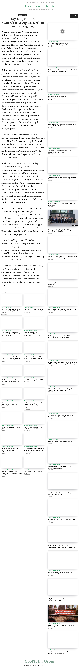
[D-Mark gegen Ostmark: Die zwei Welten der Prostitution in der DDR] (34, 347)
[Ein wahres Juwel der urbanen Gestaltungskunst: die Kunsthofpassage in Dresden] (63, 84)
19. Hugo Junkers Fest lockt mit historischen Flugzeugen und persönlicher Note (61, 336)
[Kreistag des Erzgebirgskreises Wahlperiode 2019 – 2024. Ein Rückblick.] (63, 218)
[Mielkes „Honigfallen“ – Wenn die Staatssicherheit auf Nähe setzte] (11, 370)
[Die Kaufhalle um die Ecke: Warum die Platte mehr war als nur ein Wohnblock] (11, 323)
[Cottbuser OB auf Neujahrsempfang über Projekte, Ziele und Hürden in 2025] (63, 376)
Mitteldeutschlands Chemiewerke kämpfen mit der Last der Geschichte (62, 125)
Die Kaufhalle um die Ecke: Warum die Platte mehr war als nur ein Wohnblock (10, 333)
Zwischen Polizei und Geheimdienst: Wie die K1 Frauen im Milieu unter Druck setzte (33, 334)
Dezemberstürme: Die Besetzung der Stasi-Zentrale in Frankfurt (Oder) (61, 573)
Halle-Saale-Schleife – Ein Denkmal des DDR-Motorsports (62, 204)
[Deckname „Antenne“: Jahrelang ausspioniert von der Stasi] (63, 271)
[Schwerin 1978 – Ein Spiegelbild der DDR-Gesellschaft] (63, 613)
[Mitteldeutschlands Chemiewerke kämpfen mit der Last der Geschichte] (63, 112)
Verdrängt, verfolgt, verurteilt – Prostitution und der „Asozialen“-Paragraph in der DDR (33, 405)
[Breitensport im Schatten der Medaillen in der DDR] (34, 418)
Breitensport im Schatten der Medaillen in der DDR (33, 428)
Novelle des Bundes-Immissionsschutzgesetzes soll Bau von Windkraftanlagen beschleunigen (62, 363)
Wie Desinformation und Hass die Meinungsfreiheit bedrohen (58, 652)
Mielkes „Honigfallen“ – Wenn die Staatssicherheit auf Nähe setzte (11, 381)
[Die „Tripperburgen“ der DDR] (34, 370)
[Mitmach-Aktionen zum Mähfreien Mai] (63, 429)
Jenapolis (27, 469)
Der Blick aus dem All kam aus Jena (33, 472)
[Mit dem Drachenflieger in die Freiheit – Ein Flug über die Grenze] (11, 300)
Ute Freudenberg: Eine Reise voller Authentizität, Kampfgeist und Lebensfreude (62, 546)
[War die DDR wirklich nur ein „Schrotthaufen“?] (11, 418)
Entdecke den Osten (54, 67)
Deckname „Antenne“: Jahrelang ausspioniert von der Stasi (62, 283)
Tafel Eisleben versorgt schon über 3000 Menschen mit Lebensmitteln (60, 416)
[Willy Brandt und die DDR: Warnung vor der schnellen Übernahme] (63, 587)
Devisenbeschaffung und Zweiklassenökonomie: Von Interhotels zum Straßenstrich (10, 404)
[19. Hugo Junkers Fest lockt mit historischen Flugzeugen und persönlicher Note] (63, 324)
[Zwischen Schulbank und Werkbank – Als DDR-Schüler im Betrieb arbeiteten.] (11, 462)
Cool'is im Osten (23, 15)
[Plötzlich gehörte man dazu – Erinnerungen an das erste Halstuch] (11, 439)
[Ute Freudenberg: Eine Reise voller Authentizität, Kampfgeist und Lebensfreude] (63, 534)
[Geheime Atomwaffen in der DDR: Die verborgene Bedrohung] (63, 454)
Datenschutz (41, 665)
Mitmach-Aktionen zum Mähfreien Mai (60, 441)
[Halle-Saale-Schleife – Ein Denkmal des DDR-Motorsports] (63, 191)
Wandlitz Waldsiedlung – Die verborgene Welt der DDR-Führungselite (62, 493)
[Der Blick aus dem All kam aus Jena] (34, 462)
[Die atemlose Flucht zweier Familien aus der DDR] (63, 507)
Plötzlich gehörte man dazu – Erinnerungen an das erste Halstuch (10, 450)
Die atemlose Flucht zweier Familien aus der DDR (61, 520)
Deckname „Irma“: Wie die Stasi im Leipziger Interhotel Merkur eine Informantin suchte (11, 358)
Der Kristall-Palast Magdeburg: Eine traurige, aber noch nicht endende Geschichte (62, 178)
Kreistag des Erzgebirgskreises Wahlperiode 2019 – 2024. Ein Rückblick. (61, 230)
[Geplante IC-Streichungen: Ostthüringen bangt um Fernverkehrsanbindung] (63, 244)
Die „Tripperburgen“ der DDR (33, 380)
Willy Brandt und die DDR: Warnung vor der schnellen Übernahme (62, 599)
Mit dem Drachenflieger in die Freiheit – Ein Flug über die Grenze (10, 310)
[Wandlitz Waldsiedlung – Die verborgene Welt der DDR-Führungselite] (63, 481)
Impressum (51, 665)
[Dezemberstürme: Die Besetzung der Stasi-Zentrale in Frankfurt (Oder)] (63, 560)
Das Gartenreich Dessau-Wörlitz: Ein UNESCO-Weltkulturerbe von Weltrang (62, 70)
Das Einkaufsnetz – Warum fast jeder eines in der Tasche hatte (33, 310)
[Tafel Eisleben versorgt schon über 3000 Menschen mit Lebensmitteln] (63, 403)
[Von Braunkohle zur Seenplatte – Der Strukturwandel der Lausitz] (63, 138)
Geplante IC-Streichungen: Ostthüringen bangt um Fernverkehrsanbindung (62, 257)
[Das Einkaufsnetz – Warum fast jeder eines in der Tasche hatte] (34, 300)
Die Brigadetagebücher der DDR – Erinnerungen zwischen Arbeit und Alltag (34, 450)
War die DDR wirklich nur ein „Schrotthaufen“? (10, 428)
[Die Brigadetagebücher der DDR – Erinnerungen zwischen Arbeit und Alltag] (34, 439)
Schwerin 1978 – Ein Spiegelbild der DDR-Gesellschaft (61, 626)
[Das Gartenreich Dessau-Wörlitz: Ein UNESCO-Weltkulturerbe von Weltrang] (63, 57)
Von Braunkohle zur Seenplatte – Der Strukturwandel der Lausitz (59, 151)
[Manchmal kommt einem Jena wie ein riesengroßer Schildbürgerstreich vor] (63, 31)
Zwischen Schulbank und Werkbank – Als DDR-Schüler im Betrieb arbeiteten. (11, 473)
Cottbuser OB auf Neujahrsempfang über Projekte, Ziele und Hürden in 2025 (60, 389)
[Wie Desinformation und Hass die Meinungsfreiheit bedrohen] (63, 639)
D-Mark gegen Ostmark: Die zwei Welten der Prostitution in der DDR (34, 358)
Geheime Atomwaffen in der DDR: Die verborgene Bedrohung (60, 467)
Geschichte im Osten (30, 330)
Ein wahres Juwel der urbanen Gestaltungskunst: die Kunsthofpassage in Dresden (61, 97)
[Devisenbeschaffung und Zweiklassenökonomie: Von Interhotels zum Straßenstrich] (11, 393)
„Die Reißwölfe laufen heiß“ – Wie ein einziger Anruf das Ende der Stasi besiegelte (62, 310)
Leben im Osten (6, 307)
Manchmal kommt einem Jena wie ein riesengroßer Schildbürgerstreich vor (59, 44)
